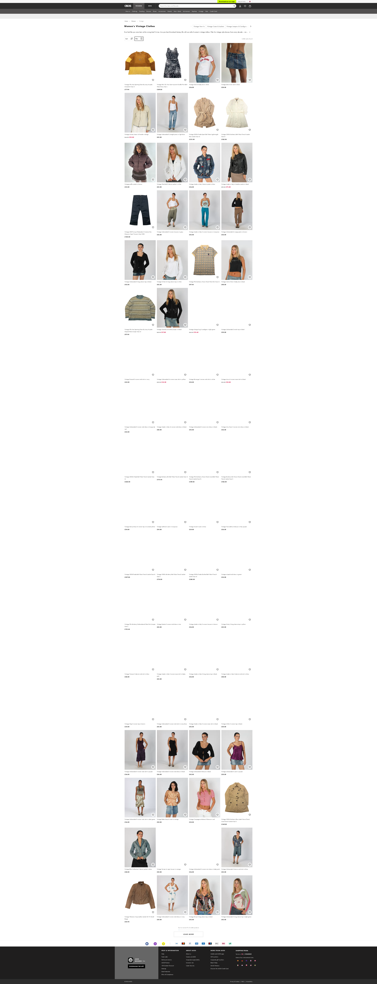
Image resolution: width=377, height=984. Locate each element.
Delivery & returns (167, 960)
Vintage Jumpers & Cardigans (237, 26)
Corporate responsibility (193, 960)
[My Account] (240, 6)
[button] (238, 960)
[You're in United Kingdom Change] (250, 1)
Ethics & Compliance (167, 974)
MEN (150, 6)
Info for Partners (215, 966)
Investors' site (190, 963)
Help (163, 954)
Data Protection (166, 971)
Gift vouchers (214, 957)
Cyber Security (190, 966)
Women (133, 21)
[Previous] (191, 26)
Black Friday (214, 963)
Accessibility (249, 981)
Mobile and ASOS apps (217, 954)
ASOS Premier (166, 963)
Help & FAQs (242, 1)
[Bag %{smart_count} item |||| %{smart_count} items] (250, 6)
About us (188, 954)
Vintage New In (199, 26)
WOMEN (139, 6)
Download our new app (227, 1)
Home (126, 21)
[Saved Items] (245, 6)
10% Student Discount (168, 966)
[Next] (250, 26)
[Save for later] (153, 80)
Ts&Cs (242, 981)
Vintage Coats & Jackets (215, 26)
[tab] (128, 11)
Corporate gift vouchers (217, 960)
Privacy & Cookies (234, 981)
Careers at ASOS (191, 957)
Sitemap (164, 968)
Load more (188, 934)
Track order (165, 957)
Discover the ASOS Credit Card (219, 968)
